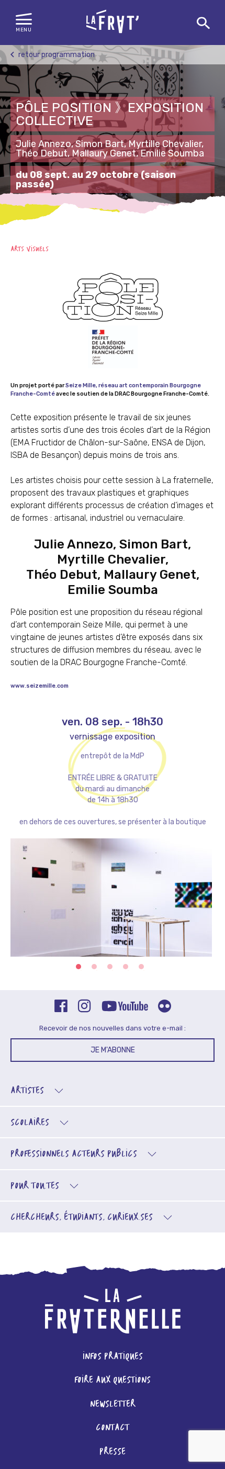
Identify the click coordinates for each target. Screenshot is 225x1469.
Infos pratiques (113, 1356)
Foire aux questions (112, 1380)
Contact (112, 1428)
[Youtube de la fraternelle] (125, 1007)
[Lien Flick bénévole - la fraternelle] (164, 1007)
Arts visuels (29, 249)
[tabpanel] (112, 903)
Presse (112, 1452)
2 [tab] (94, 966)
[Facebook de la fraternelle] (61, 1007)
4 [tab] (125, 966)
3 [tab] (110, 966)
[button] (23, 23)
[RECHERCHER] (203, 23)
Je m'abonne (113, 1050)
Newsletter (113, 1404)
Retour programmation (56, 54)
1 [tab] (78, 966)
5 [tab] (141, 966)
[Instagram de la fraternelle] (84, 1007)
